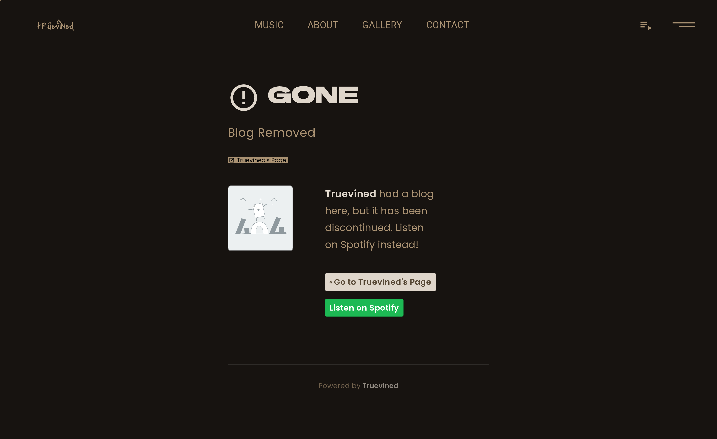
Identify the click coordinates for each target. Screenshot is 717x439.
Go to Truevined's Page (383, 282)
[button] (684, 25)
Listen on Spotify (364, 307)
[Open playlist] (646, 25)
